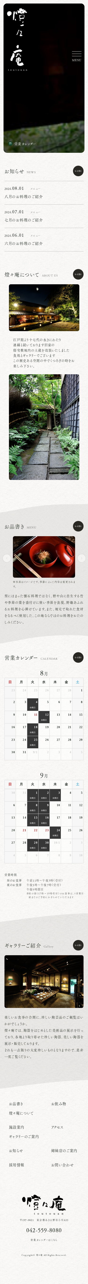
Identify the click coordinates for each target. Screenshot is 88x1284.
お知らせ (16, 1150)
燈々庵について (21, 1113)
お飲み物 (59, 1104)
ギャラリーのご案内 (24, 1136)
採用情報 (17, 1165)
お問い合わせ (62, 1165)
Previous (8, 558)
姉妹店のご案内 (64, 1150)
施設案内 (17, 1127)
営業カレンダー (25, 144)
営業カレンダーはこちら (44, 1240)
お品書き (16, 1104)
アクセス (57, 1127)
